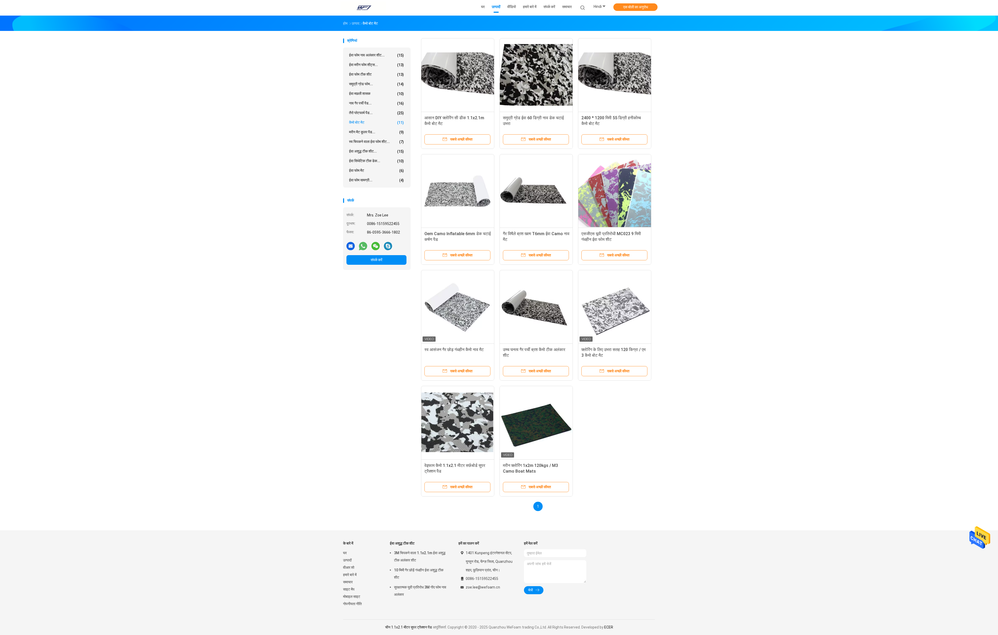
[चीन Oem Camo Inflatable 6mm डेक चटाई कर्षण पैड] (457, 190)
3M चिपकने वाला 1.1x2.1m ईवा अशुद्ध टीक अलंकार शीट (419, 556)
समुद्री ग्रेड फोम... (376, 84)
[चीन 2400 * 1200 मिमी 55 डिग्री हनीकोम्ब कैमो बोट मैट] (614, 74)
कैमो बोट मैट (376, 122)
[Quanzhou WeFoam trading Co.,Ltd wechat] (375, 246)
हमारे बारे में (350, 575)
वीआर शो (348, 567)
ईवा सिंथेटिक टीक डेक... (376, 161)
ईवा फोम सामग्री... (376, 180)
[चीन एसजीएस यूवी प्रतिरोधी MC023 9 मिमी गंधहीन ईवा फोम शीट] (614, 190)
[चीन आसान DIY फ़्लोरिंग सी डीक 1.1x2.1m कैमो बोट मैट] (457, 74)
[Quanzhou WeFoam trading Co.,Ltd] (363, 8)
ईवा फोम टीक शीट (376, 74)
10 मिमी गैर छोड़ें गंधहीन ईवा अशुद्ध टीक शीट (418, 573)
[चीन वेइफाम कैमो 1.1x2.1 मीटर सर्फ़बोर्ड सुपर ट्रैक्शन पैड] (457, 422)
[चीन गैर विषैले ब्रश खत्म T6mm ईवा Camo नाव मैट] (536, 190)
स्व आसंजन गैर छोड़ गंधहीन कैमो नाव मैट (454, 349)
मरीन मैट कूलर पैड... (376, 132)
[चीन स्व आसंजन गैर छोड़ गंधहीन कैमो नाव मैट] (457, 306)
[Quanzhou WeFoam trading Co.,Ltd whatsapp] (363, 246)
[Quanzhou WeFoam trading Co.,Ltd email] (350, 246)
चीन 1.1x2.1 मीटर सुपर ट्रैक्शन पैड (408, 627)
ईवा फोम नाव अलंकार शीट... (376, 55)
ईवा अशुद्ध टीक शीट (402, 543)
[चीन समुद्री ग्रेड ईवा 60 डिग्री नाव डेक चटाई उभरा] (536, 74)
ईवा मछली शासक (376, 93)
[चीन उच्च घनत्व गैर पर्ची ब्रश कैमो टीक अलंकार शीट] (536, 306)
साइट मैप (348, 589)
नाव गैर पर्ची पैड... (376, 103)
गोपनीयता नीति (352, 604)
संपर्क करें (376, 260)
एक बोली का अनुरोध (635, 7)
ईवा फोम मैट (376, 170)
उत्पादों (347, 560)
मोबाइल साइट (351, 596)
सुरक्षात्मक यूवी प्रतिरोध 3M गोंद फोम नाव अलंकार (420, 591)
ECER (608, 627)
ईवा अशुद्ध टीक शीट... (376, 151)
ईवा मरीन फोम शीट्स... (376, 65)
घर (345, 553)
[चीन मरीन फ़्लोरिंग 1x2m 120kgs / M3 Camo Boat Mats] (536, 422)
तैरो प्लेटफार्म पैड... (376, 113)
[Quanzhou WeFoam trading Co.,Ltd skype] (388, 246)
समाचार (348, 582)
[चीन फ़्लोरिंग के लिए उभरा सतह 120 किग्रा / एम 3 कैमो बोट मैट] (614, 306)
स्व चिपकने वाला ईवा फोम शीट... (376, 142)
